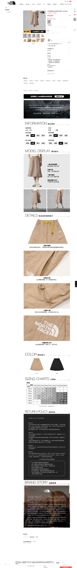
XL (61, 27)
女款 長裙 (31, 80)
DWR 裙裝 (25, 83)
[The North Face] (11, 3)
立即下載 (60, 43)
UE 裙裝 (53, 80)
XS (48, 27)
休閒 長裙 (42, 80)
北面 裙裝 (59, 80)
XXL (64, 27)
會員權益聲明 (45, 567)
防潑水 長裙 (48, 80)
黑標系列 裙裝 (65, 80)
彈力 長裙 (36, 80)
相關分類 (25, 78)
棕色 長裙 (25, 80)
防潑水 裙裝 (32, 83)
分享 (49, 73)
